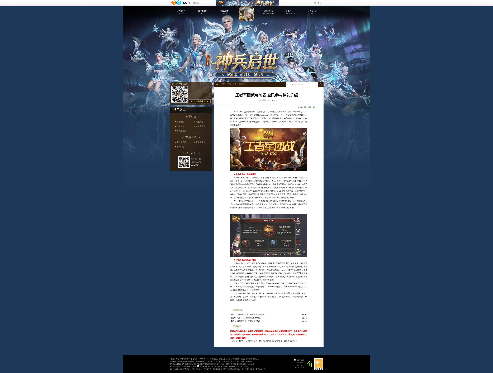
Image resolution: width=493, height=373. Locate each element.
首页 (234, 84)
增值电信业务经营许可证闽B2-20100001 (182, 366)
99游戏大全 (197, 3)
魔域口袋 (247, 3)
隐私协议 (236, 359)
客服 (319, 3)
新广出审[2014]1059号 (226, 361)
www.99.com (180, 3)
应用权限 (249, 361)
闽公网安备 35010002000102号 (210, 366)
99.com (180, 361)
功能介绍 (256, 359)
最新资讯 (242, 84)
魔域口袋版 (175, 359)
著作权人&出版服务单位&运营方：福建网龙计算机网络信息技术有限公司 (194, 364)
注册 (314, 3)
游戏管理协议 (240, 361)
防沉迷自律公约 (246, 359)
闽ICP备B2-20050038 (299, 366)
